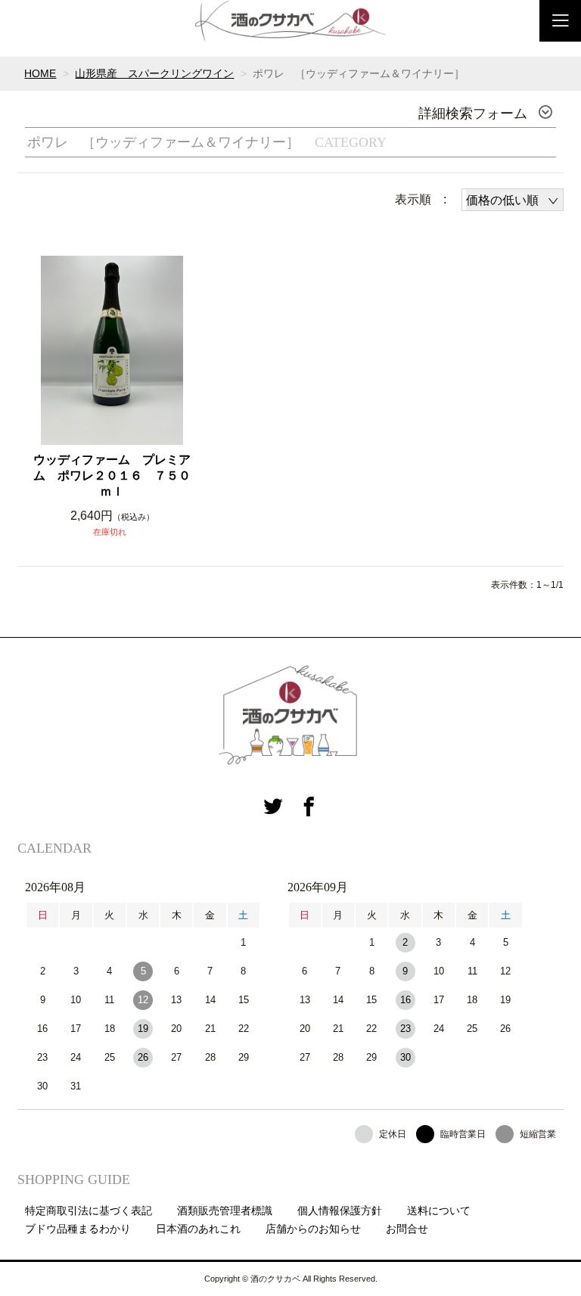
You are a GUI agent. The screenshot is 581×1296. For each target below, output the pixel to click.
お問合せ (407, 1228)
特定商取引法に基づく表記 (88, 1210)
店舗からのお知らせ (313, 1228)
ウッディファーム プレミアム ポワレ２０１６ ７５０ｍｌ (112, 475)
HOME (40, 73)
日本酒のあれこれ (198, 1228)
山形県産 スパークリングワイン (154, 73)
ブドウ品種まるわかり (78, 1228)
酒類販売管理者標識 (224, 1210)
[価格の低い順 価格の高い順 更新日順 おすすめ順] (512, 199)
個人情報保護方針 (339, 1210)
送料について (439, 1210)
